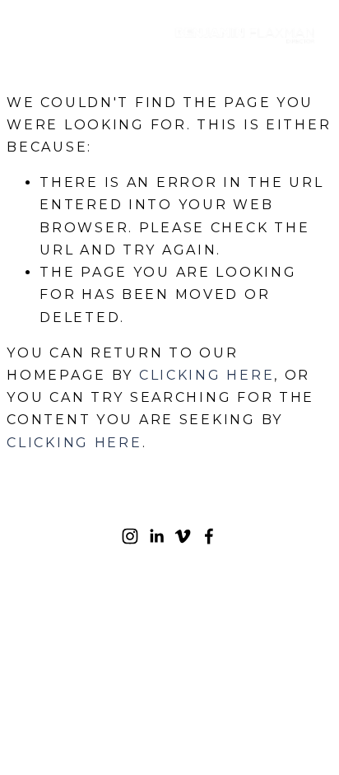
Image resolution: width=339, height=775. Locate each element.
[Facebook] (209, 536)
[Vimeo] (182, 536)
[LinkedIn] (156, 536)
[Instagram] (130, 536)
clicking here (206, 375)
